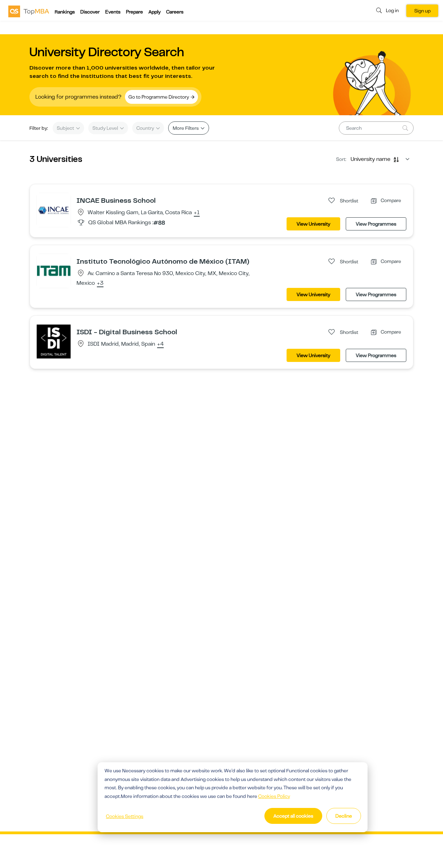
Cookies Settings (124, 816)
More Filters (186, 128)
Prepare (134, 12)
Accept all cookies (293, 816)
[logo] (28, 11)
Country (145, 128)
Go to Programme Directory (159, 97)
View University (313, 224)
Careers (174, 12)
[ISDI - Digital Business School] (54, 341)
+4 (160, 344)
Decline (343, 816)
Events (112, 12)
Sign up (422, 11)
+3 (100, 283)
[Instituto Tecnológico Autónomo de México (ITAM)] (54, 270)
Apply (154, 12)
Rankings (65, 12)
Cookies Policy (274, 796)
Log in (392, 10)
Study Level (105, 128)
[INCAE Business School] (54, 209)
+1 (197, 213)
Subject (66, 128)
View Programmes (376, 224)
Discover (90, 12)
